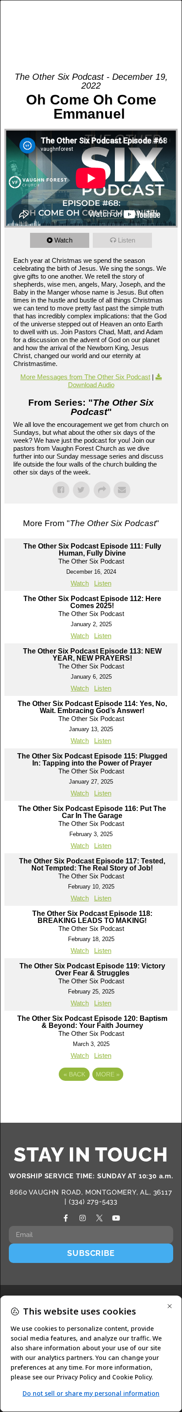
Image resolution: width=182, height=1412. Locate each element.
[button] (142, 23)
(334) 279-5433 (93, 1202)
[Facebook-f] (65, 1217)
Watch (63, 240)
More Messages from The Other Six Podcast (85, 377)
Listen (126, 240)
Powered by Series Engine (91, 1098)
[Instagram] (82, 1217)
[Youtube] (116, 1217)
